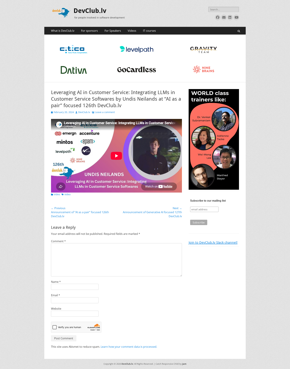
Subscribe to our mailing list (208, 200)
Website (56, 308)
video (57, 194)
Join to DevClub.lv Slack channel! (213, 243)
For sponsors (89, 31)
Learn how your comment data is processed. (129, 347)
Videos (132, 31)
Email (55, 295)
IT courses (149, 31)
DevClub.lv (90, 10)
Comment (58, 241)
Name (56, 282)
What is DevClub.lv (62, 31)
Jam (184, 363)
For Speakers (113, 31)
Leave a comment (105, 112)
